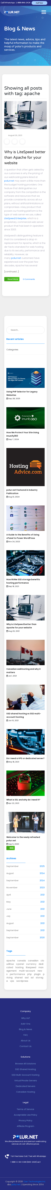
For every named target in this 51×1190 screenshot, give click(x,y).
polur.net (9, 180)
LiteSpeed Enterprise (15, 218)
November (11, 887)
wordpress (22, 981)
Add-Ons (25, 1023)
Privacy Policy (25, 1120)
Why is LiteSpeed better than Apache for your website (24, 157)
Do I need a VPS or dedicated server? (25, 758)
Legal (25, 1102)
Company (25, 1011)
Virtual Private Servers (25, 1080)
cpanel (20, 964)
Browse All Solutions (25, 1063)
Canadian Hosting (25, 1091)
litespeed (31, 967)
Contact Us (25, 1046)
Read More (12, 279)
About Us (25, 1040)
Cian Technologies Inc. (34, 1181)
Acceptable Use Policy (25, 1114)
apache (10, 960)
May (8, 901)
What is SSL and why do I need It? (23, 799)
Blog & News (25, 1029)
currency (31, 964)
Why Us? (25, 1018)
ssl (32, 977)
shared (19, 977)
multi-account (27, 970)
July (8, 916)
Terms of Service (25, 1109)
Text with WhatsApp (37, 1156)
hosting (19, 967)
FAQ (26, 1034)
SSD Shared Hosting (25, 1069)
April (8, 894)
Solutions (25, 1056)
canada (21, 960)
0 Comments (29, 279)
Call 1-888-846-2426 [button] (15, 3)
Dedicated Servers (25, 1086)
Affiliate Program (25, 1126)
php (29, 974)
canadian (33, 960)
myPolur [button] (39, 3)
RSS (11, 848)
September (12, 866)
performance (17, 974)
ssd (26, 977)
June (8, 908)
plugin (37, 974)
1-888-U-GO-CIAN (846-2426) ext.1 (25, 1162)
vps (12, 981)
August (10, 873)
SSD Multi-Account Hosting (25, 1074)
